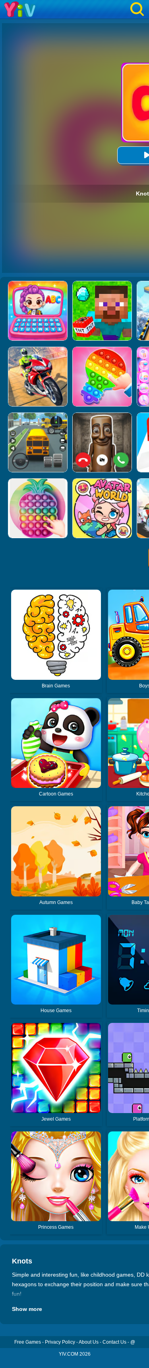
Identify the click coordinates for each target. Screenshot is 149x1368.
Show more (27, 1309)
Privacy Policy (60, 1342)
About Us (89, 1342)
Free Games (27, 1342)
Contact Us (114, 1342)
